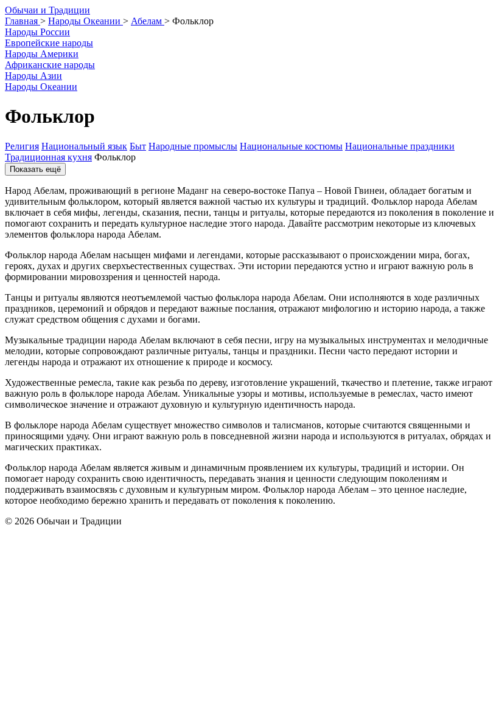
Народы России (37, 32)
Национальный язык (84, 146)
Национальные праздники (400, 146)
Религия (22, 146)
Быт (138, 146)
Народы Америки (42, 54)
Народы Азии (33, 75)
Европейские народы (49, 43)
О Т (47, 10)
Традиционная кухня (48, 157)
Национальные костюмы (291, 146)
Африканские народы (50, 65)
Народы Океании (41, 86)
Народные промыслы (192, 146)
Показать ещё (35, 169)
